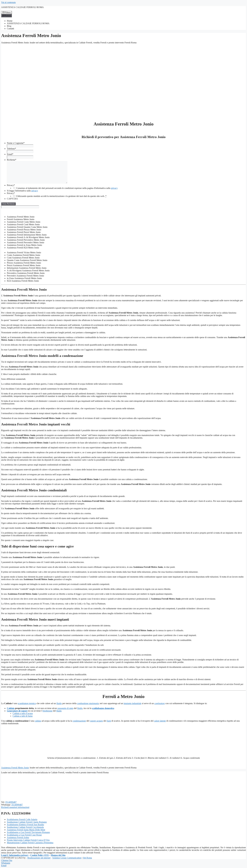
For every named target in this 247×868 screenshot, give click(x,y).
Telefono (11, 148)
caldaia (38, 721)
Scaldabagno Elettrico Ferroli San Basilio (25, 824)
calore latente (160, 721)
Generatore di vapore (17, 711)
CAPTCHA (12, 198)
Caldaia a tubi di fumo (23, 716)
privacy (114, 188)
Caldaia (10, 708)
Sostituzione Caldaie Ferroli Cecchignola (25, 827)
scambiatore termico (27, 703)
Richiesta (11, 160)
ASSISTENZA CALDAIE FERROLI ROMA (22, 7)
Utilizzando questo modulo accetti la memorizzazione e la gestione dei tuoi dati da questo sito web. (61, 196)
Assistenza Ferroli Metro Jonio (15, 767)
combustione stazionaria (88, 703)
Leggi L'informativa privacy (14, 855)
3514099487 (11, 802)
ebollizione (47, 711)
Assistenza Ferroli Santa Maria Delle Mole (26, 830)
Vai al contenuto (8, 2)
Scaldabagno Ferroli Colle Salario (22, 819)
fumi (109, 721)
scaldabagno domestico (103, 708)
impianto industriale (132, 703)
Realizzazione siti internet (38, 858)
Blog (9, 26)
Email (10, 154)
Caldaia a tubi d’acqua (23, 713)
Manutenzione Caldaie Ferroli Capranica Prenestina (30, 842)
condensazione (79, 721)
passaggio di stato (65, 708)
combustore (159, 703)
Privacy (11, 185)
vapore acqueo (96, 721)
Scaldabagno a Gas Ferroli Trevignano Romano (28, 832)
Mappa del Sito (58, 855)
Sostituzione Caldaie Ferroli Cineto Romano (27, 822)
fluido (59, 703)
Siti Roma (87, 858)
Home (9, 21)
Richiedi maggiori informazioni (15, 807)
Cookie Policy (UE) (39, 855)
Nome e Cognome (16, 143)
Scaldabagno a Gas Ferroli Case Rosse (24, 835)
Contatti (10, 28)
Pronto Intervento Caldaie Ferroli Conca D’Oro (28, 840)
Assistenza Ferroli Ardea (18, 837)
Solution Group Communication (66, 858)
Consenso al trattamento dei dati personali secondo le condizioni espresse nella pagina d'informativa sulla (67, 188)
